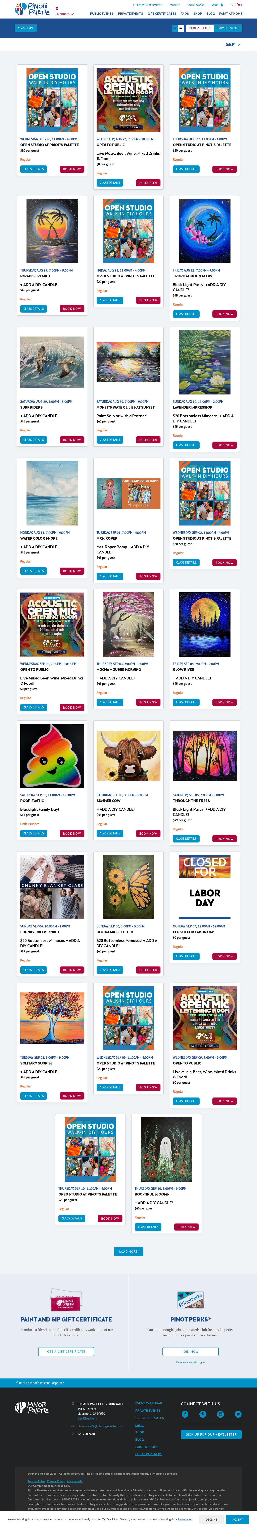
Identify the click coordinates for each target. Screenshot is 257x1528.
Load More (128, 1251)
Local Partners (148, 1454)
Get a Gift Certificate (66, 1352)
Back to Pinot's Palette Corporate (41, 1383)
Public (199, 28)
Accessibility (75, 1481)
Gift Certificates (162, 14)
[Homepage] (43, 1407)
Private (228, 28)
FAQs (185, 14)
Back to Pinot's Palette (149, 4)
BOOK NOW (72, 169)
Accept (238, 1519)
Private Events (130, 14)
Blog (210, 14)
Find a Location (195, 4)
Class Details (33, 169)
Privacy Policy (56, 1481)
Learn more (185, 1519)
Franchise (174, 4)
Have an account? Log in (190, 1362)
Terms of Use (36, 1481)
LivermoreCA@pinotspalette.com (100, 1426)
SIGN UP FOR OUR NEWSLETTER (211, 1434)
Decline (211, 1519)
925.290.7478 (86, 1434)
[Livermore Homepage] (32, 9)
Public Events (101, 14)
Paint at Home (230, 14)
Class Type (26, 28)
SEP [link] (231, 45)
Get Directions (87, 1418)
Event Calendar (148, 1403)
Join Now (190, 1352)
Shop (197, 14)
